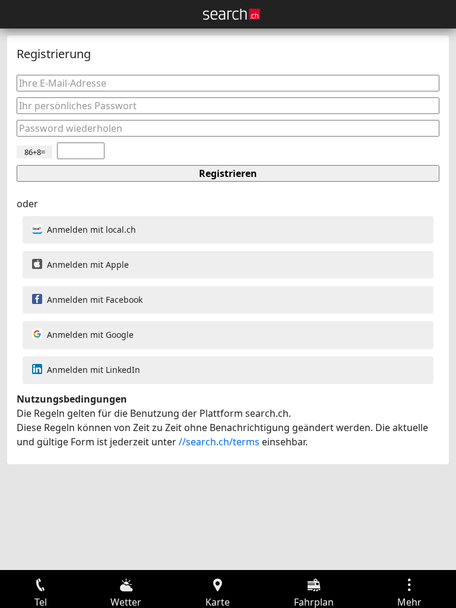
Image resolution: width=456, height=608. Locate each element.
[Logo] (231, 14)
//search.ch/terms (219, 441)
